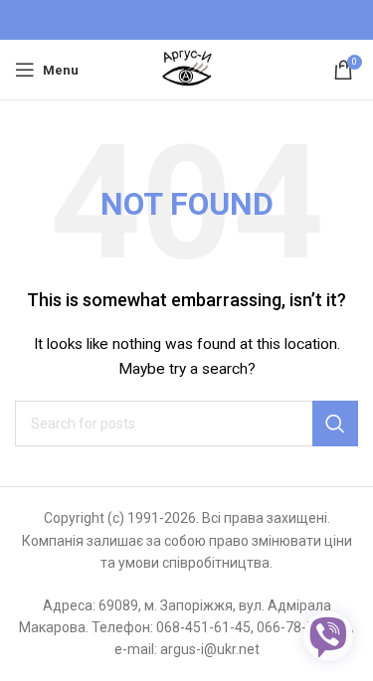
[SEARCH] (335, 423)
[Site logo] (187, 69)
